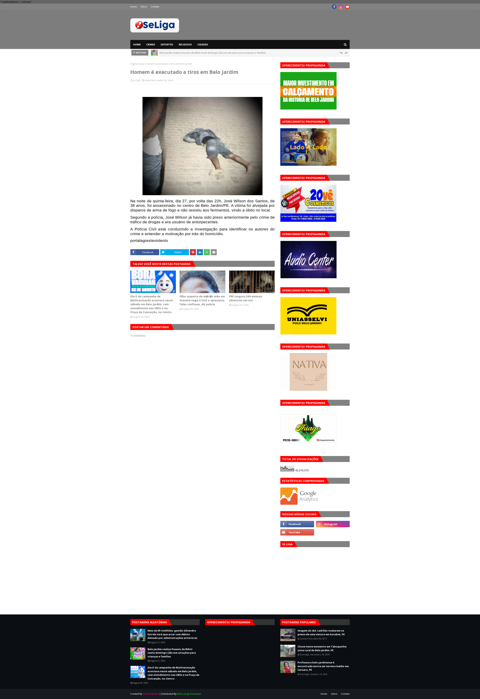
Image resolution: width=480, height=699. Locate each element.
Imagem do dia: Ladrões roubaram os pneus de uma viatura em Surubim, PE (321, 632)
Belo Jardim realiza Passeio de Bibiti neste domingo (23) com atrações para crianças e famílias (172, 652)
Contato (155, 6)
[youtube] (347, 6)
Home (133, 6)
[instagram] (340, 6)
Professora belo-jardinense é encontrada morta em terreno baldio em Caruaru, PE (323, 666)
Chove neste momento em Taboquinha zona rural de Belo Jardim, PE (322, 648)
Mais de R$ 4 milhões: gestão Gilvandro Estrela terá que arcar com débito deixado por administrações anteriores (172, 634)
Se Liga (136, 80)
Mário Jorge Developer (189, 693)
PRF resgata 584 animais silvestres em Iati (245, 298)
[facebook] (334, 6)
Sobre (144, 6)
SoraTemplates (151, 693)
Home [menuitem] (137, 44)
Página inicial (137, 63)
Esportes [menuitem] (167, 44)
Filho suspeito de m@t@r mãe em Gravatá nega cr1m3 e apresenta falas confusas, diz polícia (202, 300)
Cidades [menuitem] (202, 44)
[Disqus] (202, 470)
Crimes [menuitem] (150, 44)
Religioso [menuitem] (185, 44)
